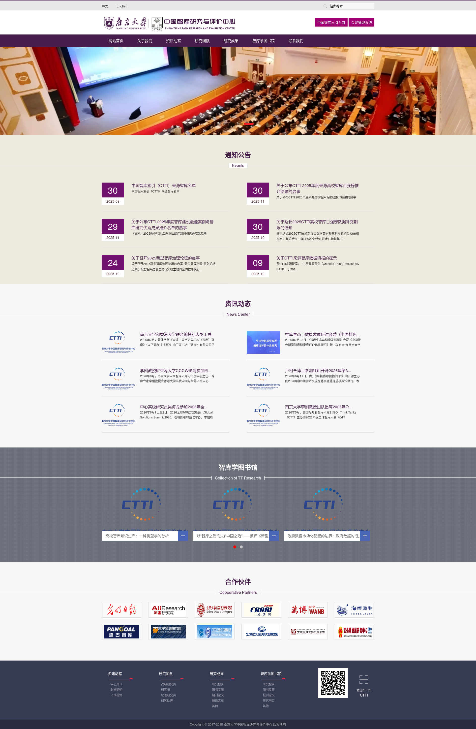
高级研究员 (168, 684)
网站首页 (116, 40)
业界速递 (116, 689)
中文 (105, 6)
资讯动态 (173, 40)
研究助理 (167, 700)
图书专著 (218, 689)
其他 (215, 706)
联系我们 (296, 40)
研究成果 (231, 40)
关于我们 (144, 40)
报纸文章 (218, 700)
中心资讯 (116, 684)
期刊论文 (218, 695)
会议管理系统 (361, 23)
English (122, 6)
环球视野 (116, 695)
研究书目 (269, 700)
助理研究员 (168, 695)
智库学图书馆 (263, 40)
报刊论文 (269, 695)
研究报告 (218, 684)
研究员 (165, 689)
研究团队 (202, 40)
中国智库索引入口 (331, 23)
